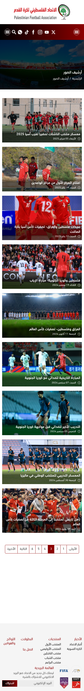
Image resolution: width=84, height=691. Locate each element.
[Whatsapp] (20, 32)
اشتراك (10, 683)
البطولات (27, 639)
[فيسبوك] (33, 32)
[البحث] (14, 32)
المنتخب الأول (53, 644)
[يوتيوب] (46, 32)
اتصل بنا (28, 649)
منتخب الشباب (53, 658)
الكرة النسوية (74, 649)
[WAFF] (76, 683)
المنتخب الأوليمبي (50, 649)
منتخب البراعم (53, 662)
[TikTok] (26, 32)
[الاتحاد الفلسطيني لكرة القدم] (42, 12)
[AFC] (76, 670)
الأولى (73, 549)
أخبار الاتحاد (75, 644)
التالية (23, 549)
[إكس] (53, 32)
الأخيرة (11, 549)
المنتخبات (54, 639)
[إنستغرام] (40, 32)
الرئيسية (77, 78)
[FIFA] (64, 670)
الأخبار (78, 639)
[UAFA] (64, 683)
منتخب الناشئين (52, 653)
